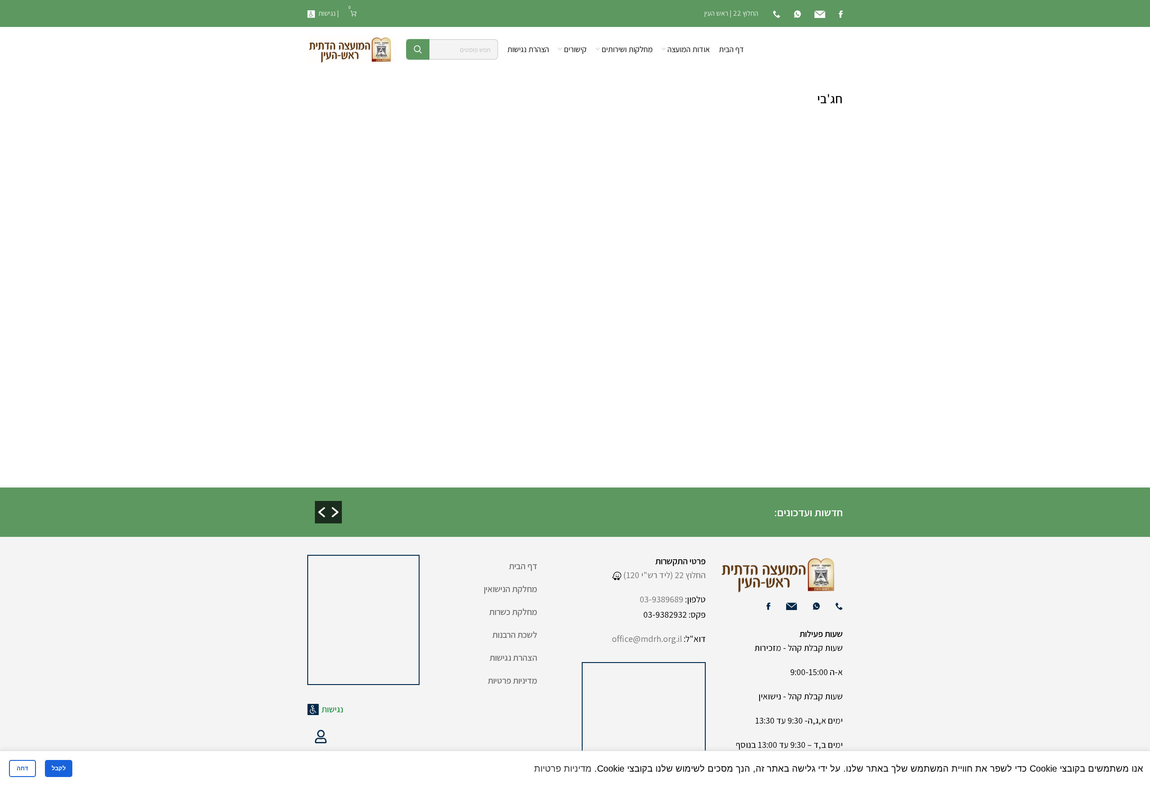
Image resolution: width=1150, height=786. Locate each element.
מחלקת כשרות (513, 612)
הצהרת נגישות (513, 657)
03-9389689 (661, 599)
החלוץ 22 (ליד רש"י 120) (663, 575)
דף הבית (523, 566)
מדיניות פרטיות (512, 680)
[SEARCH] (417, 49)
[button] (321, 512)
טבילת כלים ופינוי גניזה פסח (348, 512)
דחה (22, 768)
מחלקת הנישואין (510, 589)
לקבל (59, 768)
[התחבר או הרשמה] (320, 736)
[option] (640, 504)
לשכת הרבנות (514, 635)
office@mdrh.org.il (647, 639)
